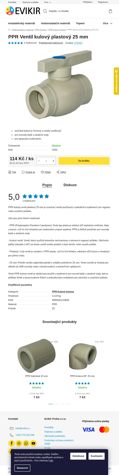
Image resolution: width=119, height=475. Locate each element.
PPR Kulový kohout (63, 291)
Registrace (103, 2)
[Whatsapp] (26, 443)
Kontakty (12, 2)
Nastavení (22, 468)
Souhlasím (96, 456)
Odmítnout (78, 456)
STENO (78, 43)
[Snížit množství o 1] (39, 161)
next (108, 370)
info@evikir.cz (23, 428)
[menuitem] (21, 23)
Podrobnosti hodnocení (51, 43)
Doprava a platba (30, 2)
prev (10, 370)
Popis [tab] (47, 185)
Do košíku (84, 161)
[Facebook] (11, 443)
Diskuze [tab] (70, 185)
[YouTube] (33, 443)
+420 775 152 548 (25, 435)
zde (51, 460)
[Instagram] (19, 443)
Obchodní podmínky (54, 436)
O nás (47, 448)
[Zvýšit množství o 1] (53, 161)
